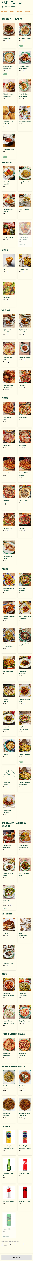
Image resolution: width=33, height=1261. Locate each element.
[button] (8, 6)
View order (16, 1257)
